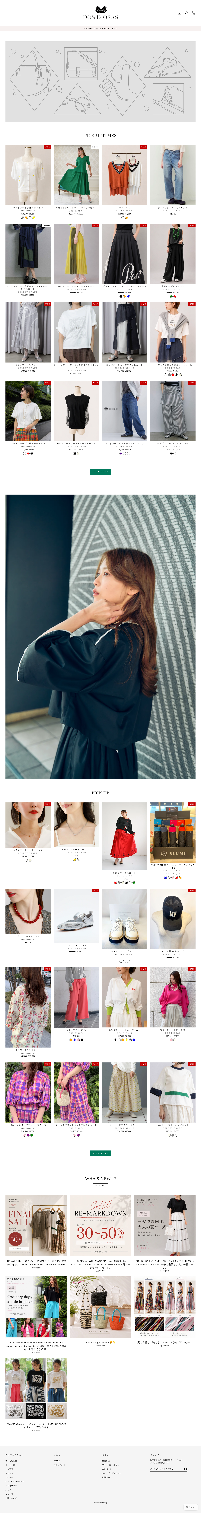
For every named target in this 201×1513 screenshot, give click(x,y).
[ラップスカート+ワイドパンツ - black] (171, 453)
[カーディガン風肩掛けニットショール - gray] (169, 375)
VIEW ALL (100, 1186)
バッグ (8, 1490)
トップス (9, 1469)
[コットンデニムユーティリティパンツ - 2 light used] (128, 453)
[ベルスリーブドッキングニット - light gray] (173, 1135)
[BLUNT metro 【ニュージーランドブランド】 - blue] (165, 877)
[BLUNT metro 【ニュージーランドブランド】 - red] (176, 877)
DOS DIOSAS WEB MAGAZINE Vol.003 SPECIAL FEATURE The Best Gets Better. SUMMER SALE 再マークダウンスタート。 (100, 1264)
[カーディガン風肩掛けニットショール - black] (176, 375)
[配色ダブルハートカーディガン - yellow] (126, 1040)
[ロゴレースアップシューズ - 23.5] (121, 961)
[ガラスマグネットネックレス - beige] (30, 860)
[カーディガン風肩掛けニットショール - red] (173, 375)
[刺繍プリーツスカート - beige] (123, 882)
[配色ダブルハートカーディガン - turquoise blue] (134, 1040)
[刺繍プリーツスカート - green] (134, 882)
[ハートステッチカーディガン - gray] (22, 217)
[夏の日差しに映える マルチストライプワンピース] (165, 1307)
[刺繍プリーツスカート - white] (130, 882)
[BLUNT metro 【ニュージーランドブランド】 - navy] (169, 877)
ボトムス (9, 1473)
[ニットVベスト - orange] (126, 217)
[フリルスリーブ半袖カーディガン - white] (24, 453)
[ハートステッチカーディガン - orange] (26, 217)
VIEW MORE (100, 472)
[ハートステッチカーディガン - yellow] (33, 217)
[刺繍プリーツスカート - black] (126, 882)
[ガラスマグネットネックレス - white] (26, 860)
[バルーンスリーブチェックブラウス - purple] (28, 1135)
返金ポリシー (107, 1469)
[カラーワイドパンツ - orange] (71, 1040)
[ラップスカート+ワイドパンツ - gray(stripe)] (175, 453)
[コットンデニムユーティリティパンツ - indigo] (121, 453)
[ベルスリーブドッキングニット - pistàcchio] (176, 1135)
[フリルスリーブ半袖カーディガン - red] (28, 453)
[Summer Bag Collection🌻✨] (100, 1307)
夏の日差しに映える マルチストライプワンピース (164, 1342)
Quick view (28, 202)
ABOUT (57, 1461)
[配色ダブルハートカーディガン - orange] (123, 1040)
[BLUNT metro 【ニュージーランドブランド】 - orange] (180, 877)
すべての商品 (11, 1461)
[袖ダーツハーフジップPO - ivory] (175, 1040)
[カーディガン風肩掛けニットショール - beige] (180, 375)
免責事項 (106, 1461)
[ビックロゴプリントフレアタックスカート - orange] (124, 296)
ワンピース (10, 1465)
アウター (9, 1477)
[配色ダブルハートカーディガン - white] (119, 1040)
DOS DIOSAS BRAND (14, 1482)
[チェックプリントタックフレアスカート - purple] (78, 1135)
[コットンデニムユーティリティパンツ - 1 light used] (124, 453)
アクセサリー (11, 1486)
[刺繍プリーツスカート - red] (115, 882)
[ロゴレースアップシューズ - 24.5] (124, 961)
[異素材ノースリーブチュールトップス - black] (74, 453)
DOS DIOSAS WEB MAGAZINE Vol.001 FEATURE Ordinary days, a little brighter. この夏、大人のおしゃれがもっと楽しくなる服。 (36, 1346)
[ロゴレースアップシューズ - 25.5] (128, 961)
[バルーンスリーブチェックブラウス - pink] (24, 1135)
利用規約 (106, 1477)
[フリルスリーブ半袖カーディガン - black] (31, 453)
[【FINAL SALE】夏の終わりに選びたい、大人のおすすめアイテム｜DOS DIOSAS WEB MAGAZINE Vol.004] (36, 1225)
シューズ (9, 1494)
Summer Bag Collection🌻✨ (100, 1342)
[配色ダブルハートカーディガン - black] (115, 1040)
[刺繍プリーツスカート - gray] (119, 882)
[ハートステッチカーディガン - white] (30, 217)
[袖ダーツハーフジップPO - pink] (171, 1040)
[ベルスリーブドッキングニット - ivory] (169, 1135)
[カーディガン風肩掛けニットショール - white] (165, 375)
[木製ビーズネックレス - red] (175, 296)
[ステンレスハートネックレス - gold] (74, 859)
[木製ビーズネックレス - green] (171, 296)
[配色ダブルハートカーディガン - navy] (130, 1040)
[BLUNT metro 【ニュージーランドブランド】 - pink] (173, 877)
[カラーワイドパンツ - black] (82, 1040)
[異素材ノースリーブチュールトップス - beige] (78, 453)
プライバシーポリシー (111, 1465)
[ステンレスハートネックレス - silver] (78, 859)
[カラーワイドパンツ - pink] (78, 1040)
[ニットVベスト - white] (123, 217)
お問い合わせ (11, 1498)
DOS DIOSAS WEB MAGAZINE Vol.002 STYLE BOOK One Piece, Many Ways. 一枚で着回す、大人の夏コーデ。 (164, 1264)
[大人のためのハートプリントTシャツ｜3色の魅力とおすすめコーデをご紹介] (36, 1388)
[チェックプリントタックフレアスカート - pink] (74, 1135)
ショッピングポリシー (111, 1473)
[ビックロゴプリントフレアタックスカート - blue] (128, 296)
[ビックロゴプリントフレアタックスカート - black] (121, 296)
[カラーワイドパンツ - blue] (74, 1040)
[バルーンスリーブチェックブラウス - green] (31, 1135)
